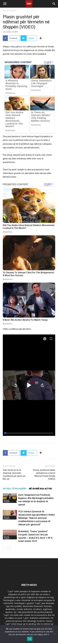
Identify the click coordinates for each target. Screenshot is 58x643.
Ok (29, 639)
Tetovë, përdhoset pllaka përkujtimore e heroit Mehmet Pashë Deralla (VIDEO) (44, 474)
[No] (54, 634)
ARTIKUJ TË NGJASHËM (14, 488)
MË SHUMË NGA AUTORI (40, 488)
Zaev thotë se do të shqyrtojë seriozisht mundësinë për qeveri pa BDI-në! (14, 474)
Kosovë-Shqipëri (9, 10)
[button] (54, 4)
